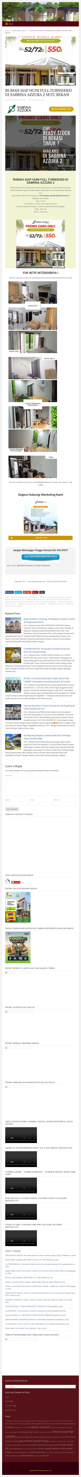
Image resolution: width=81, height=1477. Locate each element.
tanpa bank (64, 1452)
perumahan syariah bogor (34, 1440)
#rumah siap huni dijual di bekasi (32, 604)
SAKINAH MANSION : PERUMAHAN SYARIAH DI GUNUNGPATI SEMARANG (30, 1320)
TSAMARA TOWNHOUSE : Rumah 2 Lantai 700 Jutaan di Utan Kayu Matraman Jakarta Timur (36, 1300)
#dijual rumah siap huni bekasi (24, 597)
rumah (26, 1445)
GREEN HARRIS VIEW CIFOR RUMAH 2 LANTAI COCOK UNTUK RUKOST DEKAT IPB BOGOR (36, 1271)
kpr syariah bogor (22, 1437)
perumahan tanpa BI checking (58, 1441)
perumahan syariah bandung (54, 1437)
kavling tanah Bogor (45, 1432)
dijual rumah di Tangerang (18, 1424)
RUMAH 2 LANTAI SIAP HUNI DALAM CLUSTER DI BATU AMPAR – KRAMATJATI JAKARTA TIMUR (37, 1286)
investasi (9, 1427)
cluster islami (9, 1421)
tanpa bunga (16, 1456)
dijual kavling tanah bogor (38, 1421)
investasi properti (39, 1427)
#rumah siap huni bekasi (46, 602)
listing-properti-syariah (15, 100)
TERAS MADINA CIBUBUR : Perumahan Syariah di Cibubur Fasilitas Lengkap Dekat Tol (34, 1255)
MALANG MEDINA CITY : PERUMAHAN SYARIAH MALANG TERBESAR (28, 1315)
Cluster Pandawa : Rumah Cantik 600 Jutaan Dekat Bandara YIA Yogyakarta (30, 1324)
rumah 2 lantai (36, 1445)
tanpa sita (44, 1455)
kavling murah (54, 1427)
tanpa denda (27, 1455)
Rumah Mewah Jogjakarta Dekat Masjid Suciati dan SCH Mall (25, 1260)
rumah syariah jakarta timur (20, 1452)
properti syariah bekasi (13, 1445)
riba (23, 1445)
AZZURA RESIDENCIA (42, 566)
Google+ (28, 592)
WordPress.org (10, 1410)
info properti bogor (68, 1424)
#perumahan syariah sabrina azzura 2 (56, 597)
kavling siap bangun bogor (28, 1432)
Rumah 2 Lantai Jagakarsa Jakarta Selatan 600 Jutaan (23, 1277)
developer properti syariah (22, 1421)
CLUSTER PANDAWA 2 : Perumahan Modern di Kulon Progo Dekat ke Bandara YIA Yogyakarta (37, 1264)
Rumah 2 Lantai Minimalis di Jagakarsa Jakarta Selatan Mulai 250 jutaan (29, 1282)
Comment (8, 775)
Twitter (19, 592)
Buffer (42, 592)
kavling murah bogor (66, 1427)
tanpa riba (37, 1456)
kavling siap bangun (11, 1432)
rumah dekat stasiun (51, 1445)
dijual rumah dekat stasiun (55, 1421)
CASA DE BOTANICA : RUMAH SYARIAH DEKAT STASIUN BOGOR (27, 1306)
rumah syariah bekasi (48, 1448)
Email (32, 800)
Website (56, 800)
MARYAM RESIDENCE (25, 566)
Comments (10, 1405)
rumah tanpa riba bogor (52, 1452)
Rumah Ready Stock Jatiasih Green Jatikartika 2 (21, 1328)
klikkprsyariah (60, 1431)
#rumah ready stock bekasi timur (19, 602)
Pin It (35, 592)
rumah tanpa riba (37, 1452)
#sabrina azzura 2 (56, 604)
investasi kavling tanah (21, 1427)
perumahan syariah (37, 1437)
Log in (7, 1397)
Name (7, 800)
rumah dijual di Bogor (30, 1449)
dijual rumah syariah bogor (36, 1424)
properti (71, 1441)
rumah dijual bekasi (16, 1449)
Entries (9, 1401)
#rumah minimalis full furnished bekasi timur (25, 599)
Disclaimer (40, 1467)
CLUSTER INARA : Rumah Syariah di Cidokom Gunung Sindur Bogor (28, 1311)
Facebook (10, 592)
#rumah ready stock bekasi (58, 599)
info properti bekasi (53, 1424)
